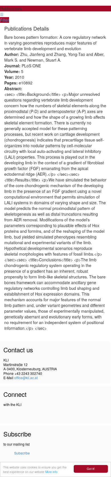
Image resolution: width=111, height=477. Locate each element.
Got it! (91, 468)
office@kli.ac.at (26, 377)
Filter (4, 20)
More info (51, 472)
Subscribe (22, 452)
